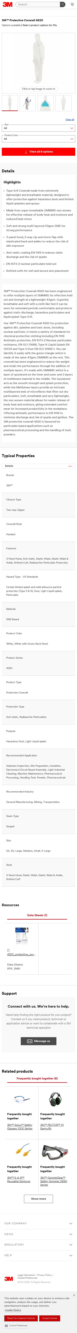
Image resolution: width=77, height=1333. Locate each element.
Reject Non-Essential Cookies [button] (21, 1318)
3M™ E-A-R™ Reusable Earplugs (18, 1180)
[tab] (37, 916)
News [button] (8, 1234)
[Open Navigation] (72, 4)
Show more (38, 1199)
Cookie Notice (13, 1310)
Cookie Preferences (27, 1278)
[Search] (62, 4)
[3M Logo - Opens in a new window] (8, 4)
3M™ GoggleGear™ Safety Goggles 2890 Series (53, 1182)
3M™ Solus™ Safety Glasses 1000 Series (19, 1127)
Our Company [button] (15, 1223)
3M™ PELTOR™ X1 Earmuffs (52, 1127)
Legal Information (26, 1275)
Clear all (70, 120)
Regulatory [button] (14, 1245)
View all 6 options (41, 151)
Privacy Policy (44, 1275)
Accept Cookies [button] (49, 1318)
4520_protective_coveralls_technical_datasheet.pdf (22, 954)
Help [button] (8, 1255)
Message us (42, 1041)
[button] (16, 1326)
